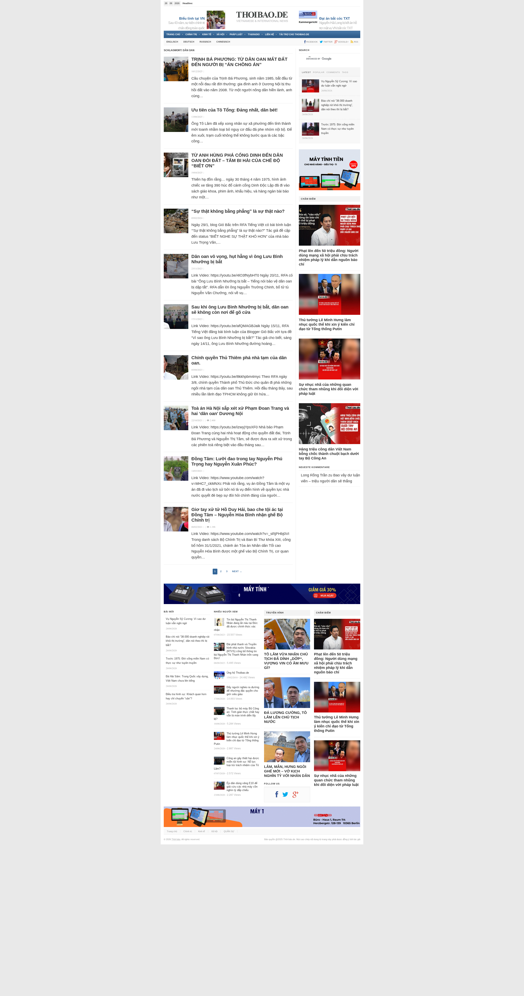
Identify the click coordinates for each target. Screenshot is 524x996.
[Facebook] (278, 796)
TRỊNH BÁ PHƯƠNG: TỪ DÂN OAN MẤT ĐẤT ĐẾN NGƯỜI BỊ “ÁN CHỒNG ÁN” (239, 62)
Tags (345, 72)
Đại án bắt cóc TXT (334, 18)
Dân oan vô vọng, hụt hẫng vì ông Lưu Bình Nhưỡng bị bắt (237, 259)
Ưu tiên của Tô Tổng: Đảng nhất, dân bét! (234, 110)
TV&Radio (254, 34)
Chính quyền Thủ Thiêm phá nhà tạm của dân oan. (239, 360)
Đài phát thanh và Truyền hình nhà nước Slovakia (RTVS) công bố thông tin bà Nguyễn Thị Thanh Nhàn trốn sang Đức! (236, 651)
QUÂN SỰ (229, 831)
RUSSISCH (205, 42)
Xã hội (220, 34)
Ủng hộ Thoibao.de (238, 672)
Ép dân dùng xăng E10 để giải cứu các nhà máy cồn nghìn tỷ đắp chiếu (242, 787)
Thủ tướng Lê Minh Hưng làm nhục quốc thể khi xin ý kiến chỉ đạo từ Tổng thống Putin (327, 324)
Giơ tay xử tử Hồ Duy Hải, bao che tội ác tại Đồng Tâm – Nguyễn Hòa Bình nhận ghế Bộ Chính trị (237, 515)
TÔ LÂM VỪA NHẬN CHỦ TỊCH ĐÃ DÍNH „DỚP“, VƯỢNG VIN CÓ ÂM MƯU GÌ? (286, 661)
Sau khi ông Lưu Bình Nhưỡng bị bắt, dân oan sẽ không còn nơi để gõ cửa (239, 309)
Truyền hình (275, 612)
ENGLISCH (172, 42)
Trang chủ (173, 34)
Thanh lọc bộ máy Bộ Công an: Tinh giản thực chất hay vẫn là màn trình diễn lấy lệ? (236, 713)
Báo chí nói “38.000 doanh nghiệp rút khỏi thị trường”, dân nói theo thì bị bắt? (187, 641)
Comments (333, 72)
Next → (237, 571)
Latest (306, 72)
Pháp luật (236, 34)
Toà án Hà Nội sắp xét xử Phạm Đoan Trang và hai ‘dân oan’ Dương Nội (240, 411)
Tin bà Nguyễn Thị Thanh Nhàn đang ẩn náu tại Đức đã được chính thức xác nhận (236, 624)
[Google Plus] (297, 796)
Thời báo (176, 839)
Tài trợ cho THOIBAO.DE (294, 34)
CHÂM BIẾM (308, 199)
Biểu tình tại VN (192, 18)
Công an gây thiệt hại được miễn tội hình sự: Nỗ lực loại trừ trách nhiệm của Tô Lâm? (236, 763)
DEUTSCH (188, 42)
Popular (318, 72)
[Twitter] (287, 796)
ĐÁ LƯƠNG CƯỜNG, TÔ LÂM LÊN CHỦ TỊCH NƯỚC (285, 717)
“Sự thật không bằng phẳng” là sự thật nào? (238, 211)
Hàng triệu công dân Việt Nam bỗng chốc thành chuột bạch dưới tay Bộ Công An (329, 453)
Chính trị (191, 34)
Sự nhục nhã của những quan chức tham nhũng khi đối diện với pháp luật (328, 389)
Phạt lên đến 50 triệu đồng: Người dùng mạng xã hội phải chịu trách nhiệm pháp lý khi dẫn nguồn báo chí (328, 257)
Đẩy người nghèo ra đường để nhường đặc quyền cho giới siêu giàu (243, 691)
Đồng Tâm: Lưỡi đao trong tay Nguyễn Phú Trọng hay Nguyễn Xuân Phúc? (236, 461)
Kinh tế (206, 34)
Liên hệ (269, 34)
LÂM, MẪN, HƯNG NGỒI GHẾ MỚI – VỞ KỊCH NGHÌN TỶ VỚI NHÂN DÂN (287, 771)
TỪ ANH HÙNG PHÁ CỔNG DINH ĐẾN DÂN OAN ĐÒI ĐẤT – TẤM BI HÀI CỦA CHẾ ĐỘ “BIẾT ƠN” (237, 160)
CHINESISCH (223, 42)
